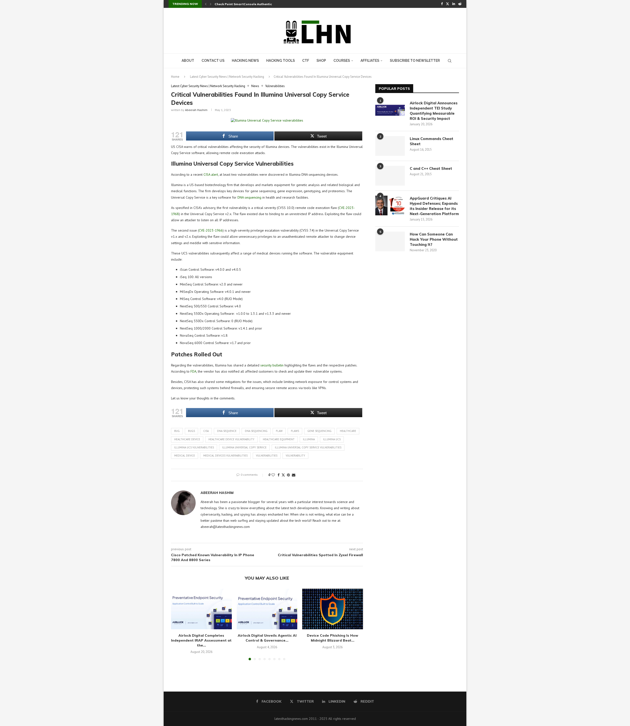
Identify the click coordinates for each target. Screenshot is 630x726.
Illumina (309, 439)
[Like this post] (273, 475)
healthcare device (187, 439)
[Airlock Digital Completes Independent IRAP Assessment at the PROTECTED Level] (201, 609)
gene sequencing (319, 431)
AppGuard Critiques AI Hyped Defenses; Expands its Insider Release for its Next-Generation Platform (434, 206)
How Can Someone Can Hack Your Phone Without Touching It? (434, 239)
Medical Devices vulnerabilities (225, 455)
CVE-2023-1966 (211, 230)
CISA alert (211, 174)
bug (177, 431)
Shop (321, 61)
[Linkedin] (453, 4)
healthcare (348, 431)
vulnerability (295, 455)
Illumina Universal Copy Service (244, 447)
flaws (295, 431)
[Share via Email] (293, 475)
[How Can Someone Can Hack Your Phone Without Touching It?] (390, 241)
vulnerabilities (266, 455)
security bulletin (272, 365)
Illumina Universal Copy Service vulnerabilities (308, 447)
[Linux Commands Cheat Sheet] (390, 146)
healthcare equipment (279, 439)
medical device (184, 455)
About (188, 61)
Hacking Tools (280, 61)
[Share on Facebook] (279, 475)
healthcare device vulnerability (231, 439)
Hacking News (245, 61)
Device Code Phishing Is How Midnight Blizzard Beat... (332, 638)
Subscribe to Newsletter (415, 61)
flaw (279, 431)
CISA (206, 431)
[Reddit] (459, 4)
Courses (341, 61)
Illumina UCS (332, 439)
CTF (305, 61)
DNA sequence (226, 431)
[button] (206, 4)
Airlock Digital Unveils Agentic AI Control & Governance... (266, 638)
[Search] (449, 61)
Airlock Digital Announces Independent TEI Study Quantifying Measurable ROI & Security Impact (433, 111)
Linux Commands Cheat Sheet (431, 141)
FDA (193, 371)
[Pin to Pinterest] (288, 475)
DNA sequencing (249, 197)
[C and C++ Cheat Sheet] (390, 176)
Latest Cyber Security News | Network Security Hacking (227, 77)
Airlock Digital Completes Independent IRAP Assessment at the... (201, 640)
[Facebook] (442, 4)
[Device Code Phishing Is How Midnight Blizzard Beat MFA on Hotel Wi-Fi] (332, 609)
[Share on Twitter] (283, 475)
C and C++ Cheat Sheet (431, 168)
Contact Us (213, 61)
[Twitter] (447, 4)
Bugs (191, 431)
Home (175, 77)
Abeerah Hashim (196, 110)
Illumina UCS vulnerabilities (194, 447)
